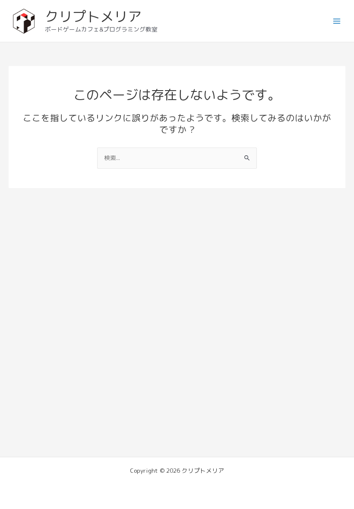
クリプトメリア (93, 16)
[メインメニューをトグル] (337, 21)
